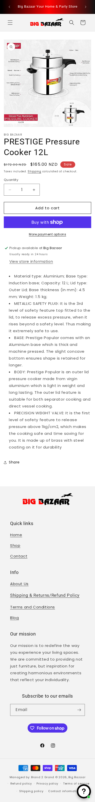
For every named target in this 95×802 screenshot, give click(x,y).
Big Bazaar (76, 777)
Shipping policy (31, 791)
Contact (18, 556)
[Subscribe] (79, 710)
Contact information (64, 791)
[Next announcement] (85, 6)
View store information (31, 261)
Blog (14, 617)
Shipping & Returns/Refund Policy (45, 595)
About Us (19, 583)
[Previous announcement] (9, 6)
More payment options (47, 234)
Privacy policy (47, 783)
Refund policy (21, 783)
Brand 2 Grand (42, 777)
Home (16, 534)
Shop (15, 545)
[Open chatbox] (84, 791)
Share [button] (14, 462)
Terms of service (76, 783)
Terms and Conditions (32, 607)
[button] (10, 22)
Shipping (34, 171)
